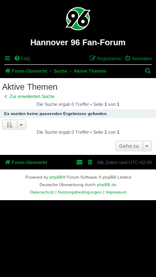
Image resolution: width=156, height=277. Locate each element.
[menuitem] (22, 59)
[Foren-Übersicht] (78, 18)
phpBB (56, 177)
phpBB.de (106, 184)
